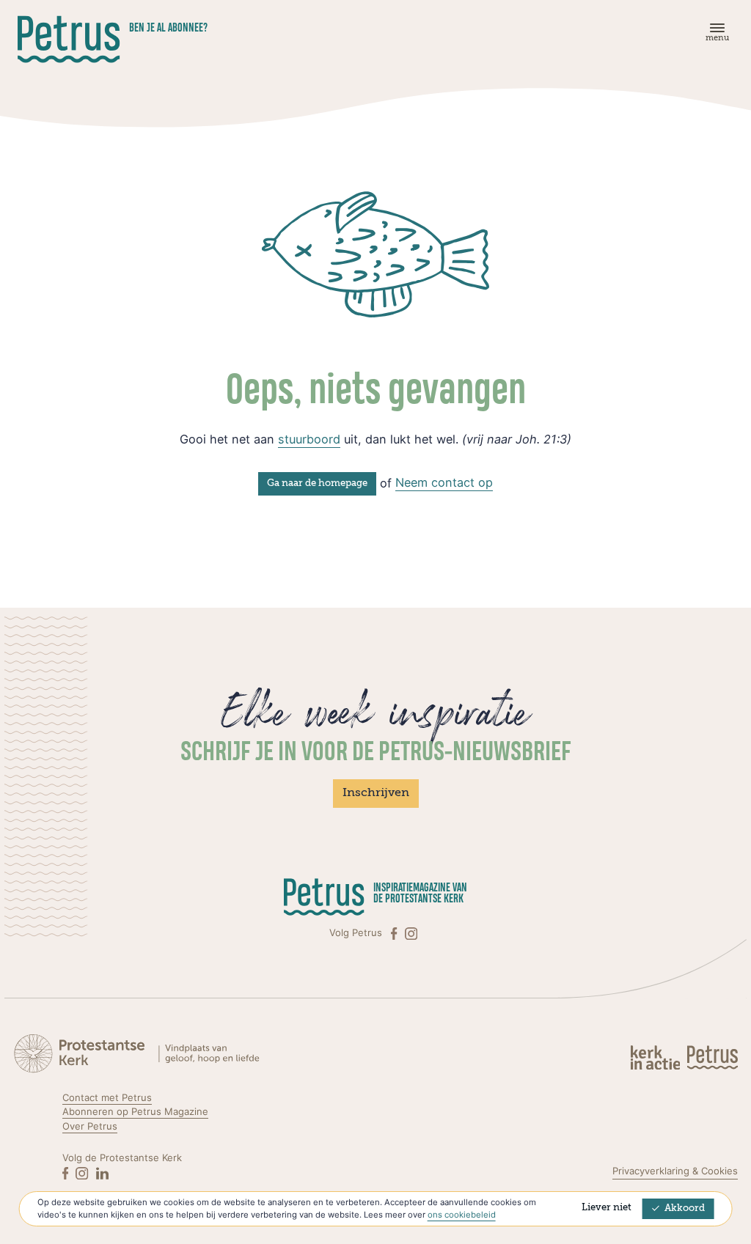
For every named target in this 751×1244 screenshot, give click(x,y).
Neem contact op (444, 482)
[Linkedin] (102, 1172)
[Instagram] (411, 933)
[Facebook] (395, 933)
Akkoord (684, 1208)
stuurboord (309, 439)
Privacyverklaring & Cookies (675, 1171)
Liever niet (606, 1207)
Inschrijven (375, 793)
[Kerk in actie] (657, 1056)
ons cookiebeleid (462, 1215)
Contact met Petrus (107, 1097)
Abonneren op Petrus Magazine (135, 1111)
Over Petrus (89, 1126)
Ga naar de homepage (317, 483)
